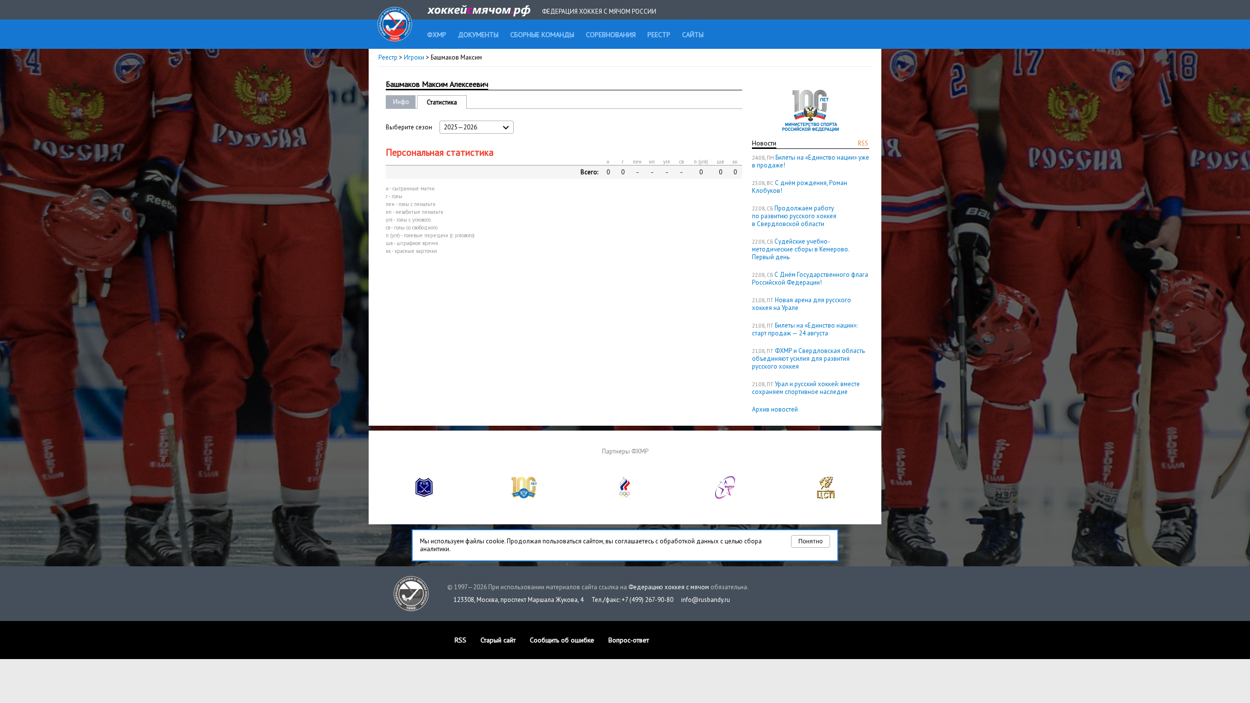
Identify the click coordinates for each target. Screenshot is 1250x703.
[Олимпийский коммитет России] (625, 497)
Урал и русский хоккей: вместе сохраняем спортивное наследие (806, 388)
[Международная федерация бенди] (424, 497)
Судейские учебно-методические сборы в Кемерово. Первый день (800, 249)
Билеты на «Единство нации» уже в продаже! (810, 161)
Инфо (401, 102)
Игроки (414, 57)
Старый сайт (498, 640)
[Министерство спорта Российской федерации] (524, 497)
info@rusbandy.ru (705, 600)
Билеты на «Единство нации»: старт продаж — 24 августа (804, 329)
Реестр (387, 57)
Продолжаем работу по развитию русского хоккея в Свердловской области (794, 216)
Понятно (810, 541)
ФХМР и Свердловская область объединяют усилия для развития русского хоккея (808, 359)
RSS (863, 143)
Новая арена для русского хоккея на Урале (801, 304)
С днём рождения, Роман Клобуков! (799, 187)
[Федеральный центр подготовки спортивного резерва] (725, 497)
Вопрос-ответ (628, 640)
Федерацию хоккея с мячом (668, 587)
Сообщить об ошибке (562, 640)
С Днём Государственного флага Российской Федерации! (810, 278)
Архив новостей (775, 409)
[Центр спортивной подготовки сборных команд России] (825, 497)
